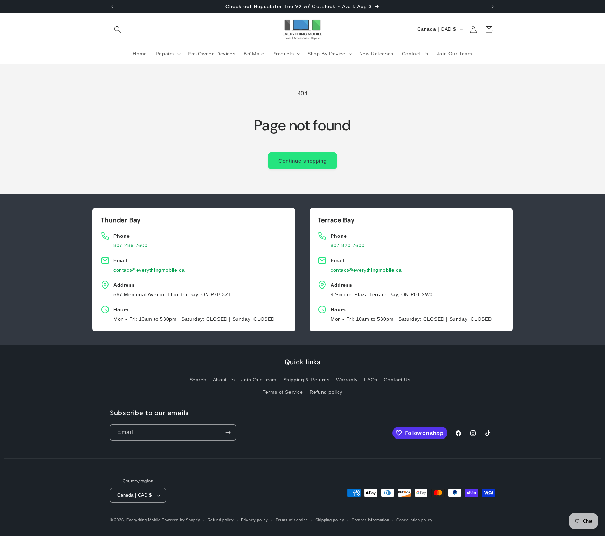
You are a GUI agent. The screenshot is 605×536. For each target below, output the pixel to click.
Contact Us (397, 379)
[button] (117, 29)
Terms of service (292, 520)
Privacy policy (254, 520)
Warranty (347, 379)
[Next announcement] (492, 6)
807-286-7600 (130, 245)
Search (198, 379)
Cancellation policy (414, 520)
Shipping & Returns (306, 379)
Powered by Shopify (181, 520)
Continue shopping (302, 161)
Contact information (370, 520)
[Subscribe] (228, 432)
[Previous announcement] (112, 6)
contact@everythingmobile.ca (149, 270)
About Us (224, 379)
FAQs (370, 379)
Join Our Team (259, 379)
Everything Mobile (143, 520)
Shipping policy (330, 520)
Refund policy (326, 392)
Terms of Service (283, 392)
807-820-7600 (347, 245)
